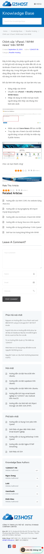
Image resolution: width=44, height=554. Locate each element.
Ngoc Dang (11, 475)
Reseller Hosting (14, 52)
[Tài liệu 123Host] (15, 5)
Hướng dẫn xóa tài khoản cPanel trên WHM (23, 217)
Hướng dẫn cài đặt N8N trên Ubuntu (23, 388)
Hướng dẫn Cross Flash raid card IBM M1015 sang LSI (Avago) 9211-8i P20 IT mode (22, 322)
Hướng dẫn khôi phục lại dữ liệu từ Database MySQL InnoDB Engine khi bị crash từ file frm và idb (21, 332)
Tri (6, 340)
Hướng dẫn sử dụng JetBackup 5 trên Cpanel (23, 227)
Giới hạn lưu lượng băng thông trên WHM (22, 232)
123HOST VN (34, 49)
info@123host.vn (8, 540)
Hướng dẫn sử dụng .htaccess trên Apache (23, 222)
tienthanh (10, 491)
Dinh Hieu (10, 499)
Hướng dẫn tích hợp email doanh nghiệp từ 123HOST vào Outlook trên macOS (22, 395)
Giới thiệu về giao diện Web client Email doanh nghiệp (22, 430)
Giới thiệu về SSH (16, 451)
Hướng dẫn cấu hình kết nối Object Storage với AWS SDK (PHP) (23, 404)
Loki (7, 483)
